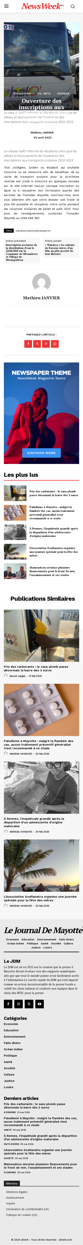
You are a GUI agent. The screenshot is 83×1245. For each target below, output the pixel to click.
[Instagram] (18, 1004)
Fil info (44, 93)
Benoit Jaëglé (17, 676)
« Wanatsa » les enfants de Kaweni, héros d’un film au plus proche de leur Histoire (60, 249)
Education (22, 93)
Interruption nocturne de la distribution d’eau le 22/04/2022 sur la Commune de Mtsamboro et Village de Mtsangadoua (22, 253)
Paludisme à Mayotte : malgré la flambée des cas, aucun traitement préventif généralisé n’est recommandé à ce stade (52, 512)
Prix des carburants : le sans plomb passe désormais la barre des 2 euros (54, 493)
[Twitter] (37, 344)
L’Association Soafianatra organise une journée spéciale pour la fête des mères (54, 551)
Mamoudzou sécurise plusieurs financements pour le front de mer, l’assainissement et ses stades (52, 571)
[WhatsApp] (55, 344)
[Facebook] (28, 344)
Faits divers (11, 1144)
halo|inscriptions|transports (33, 230)
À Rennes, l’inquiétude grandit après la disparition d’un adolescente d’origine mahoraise (54, 532)
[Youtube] (39, 1004)
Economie (10, 1112)
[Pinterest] (46, 344)
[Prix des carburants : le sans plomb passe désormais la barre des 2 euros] (15, 493)
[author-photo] (6, 676)
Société (9, 1158)
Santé (8, 1130)
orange (63, 93)
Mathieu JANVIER (42, 132)
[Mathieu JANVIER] (41, 282)
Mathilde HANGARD (21, 753)
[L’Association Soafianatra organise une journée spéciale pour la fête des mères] (15, 552)
